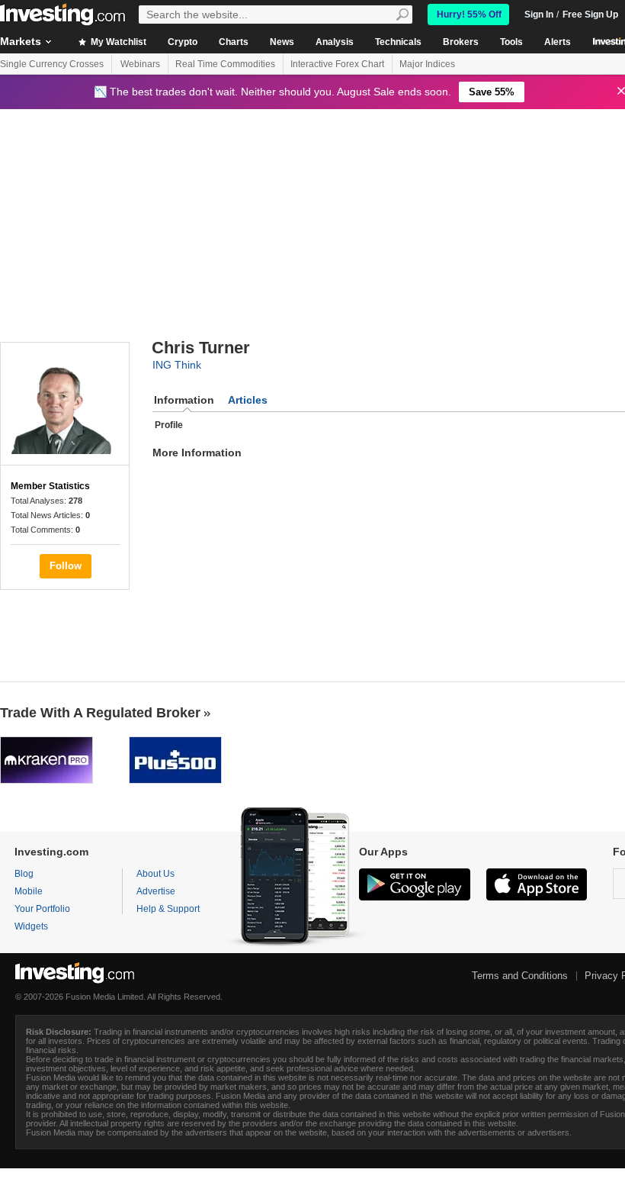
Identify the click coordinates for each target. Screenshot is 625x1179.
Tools (511, 42)
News (282, 42)
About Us (155, 873)
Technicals (398, 42)
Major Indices (427, 64)
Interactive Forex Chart (337, 64)
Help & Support (168, 909)
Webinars (140, 64)
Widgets (31, 926)
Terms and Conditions (520, 975)
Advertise (155, 891)
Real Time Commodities (225, 64)
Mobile (28, 891)
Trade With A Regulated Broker (100, 712)
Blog (24, 873)
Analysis (335, 42)
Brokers (461, 42)
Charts (233, 42)
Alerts (557, 42)
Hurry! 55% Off (469, 14)
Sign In (538, 14)
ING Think (176, 365)
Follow (66, 566)
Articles (248, 400)
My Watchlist (117, 42)
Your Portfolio (42, 909)
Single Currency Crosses (52, 64)
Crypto (182, 42)
